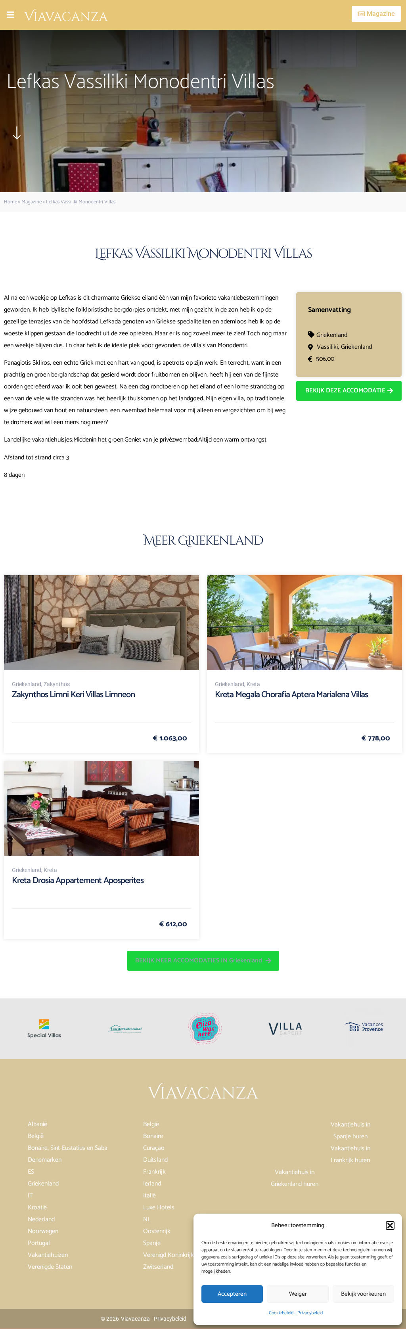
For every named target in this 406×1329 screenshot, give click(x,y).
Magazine (31, 202)
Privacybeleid (310, 1313)
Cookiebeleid (281, 1313)
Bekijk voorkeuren (363, 1294)
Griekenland (331, 335)
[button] (390, 1226)
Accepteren (232, 1294)
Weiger (298, 1294)
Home (10, 202)
